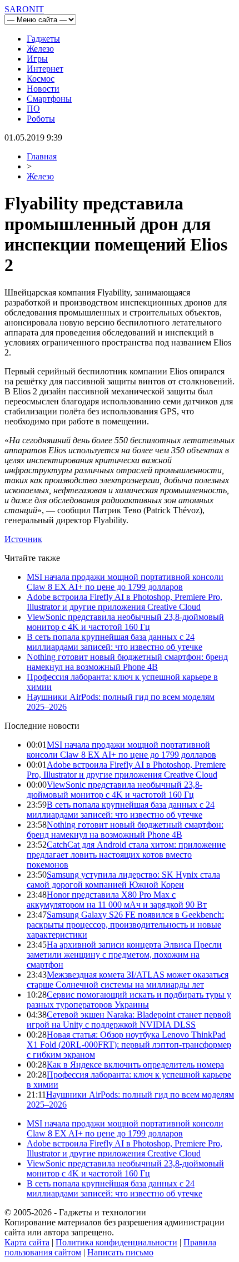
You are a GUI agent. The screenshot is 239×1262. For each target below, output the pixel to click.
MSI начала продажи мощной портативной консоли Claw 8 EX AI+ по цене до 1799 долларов (125, 582)
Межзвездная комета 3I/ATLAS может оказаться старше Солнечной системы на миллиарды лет (127, 979)
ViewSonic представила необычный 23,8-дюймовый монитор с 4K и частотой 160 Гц (125, 622)
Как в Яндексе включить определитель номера (135, 1064)
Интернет (45, 68)
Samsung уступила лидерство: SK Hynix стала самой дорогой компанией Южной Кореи (123, 879)
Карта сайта (26, 1242)
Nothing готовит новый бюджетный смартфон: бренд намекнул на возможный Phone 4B (127, 662)
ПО (33, 108)
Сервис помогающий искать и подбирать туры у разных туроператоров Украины (129, 999)
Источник (23, 539)
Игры (37, 58)
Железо (40, 48)
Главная (42, 156)
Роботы (41, 118)
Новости (43, 88)
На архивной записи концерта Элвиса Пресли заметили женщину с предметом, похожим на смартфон (124, 954)
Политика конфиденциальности (116, 1242)
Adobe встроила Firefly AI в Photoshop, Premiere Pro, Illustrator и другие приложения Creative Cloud (124, 602)
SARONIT (24, 9)
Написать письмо (120, 1252)
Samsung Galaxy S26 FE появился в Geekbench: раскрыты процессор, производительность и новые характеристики (125, 924)
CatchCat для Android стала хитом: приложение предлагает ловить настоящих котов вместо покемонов (126, 854)
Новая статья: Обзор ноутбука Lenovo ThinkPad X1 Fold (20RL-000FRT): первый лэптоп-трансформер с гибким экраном (129, 1044)
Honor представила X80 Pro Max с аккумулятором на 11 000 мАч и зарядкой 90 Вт (117, 899)
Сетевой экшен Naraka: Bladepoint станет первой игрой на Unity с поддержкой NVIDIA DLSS (129, 1019)
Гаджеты (43, 38)
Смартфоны (49, 98)
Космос (40, 78)
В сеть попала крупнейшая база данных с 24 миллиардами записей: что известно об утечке (114, 642)
